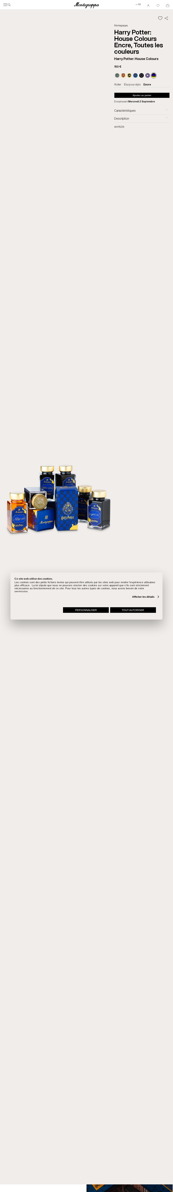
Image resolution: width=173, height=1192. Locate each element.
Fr (138, 4)
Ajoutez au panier (142, 95)
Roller (117, 84)
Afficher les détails (143, 596)
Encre (147, 84)
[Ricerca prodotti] (9, 4)
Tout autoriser (133, 610)
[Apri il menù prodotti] (5, 4)
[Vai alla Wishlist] (158, 4)
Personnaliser (86, 610)
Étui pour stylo (132, 84)
